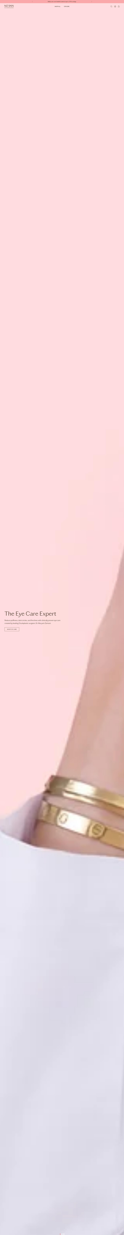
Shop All (57, 6)
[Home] (9, 6)
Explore (66, 6)
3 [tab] (63, 1234)
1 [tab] (60, 1234)
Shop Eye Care (12, 629)
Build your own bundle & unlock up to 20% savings (62, 1)
